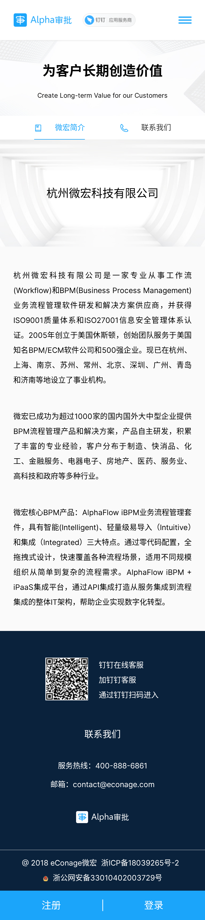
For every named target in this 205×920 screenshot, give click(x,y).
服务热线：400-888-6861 (102, 765)
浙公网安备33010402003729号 (107, 877)
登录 (153, 905)
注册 (51, 905)
